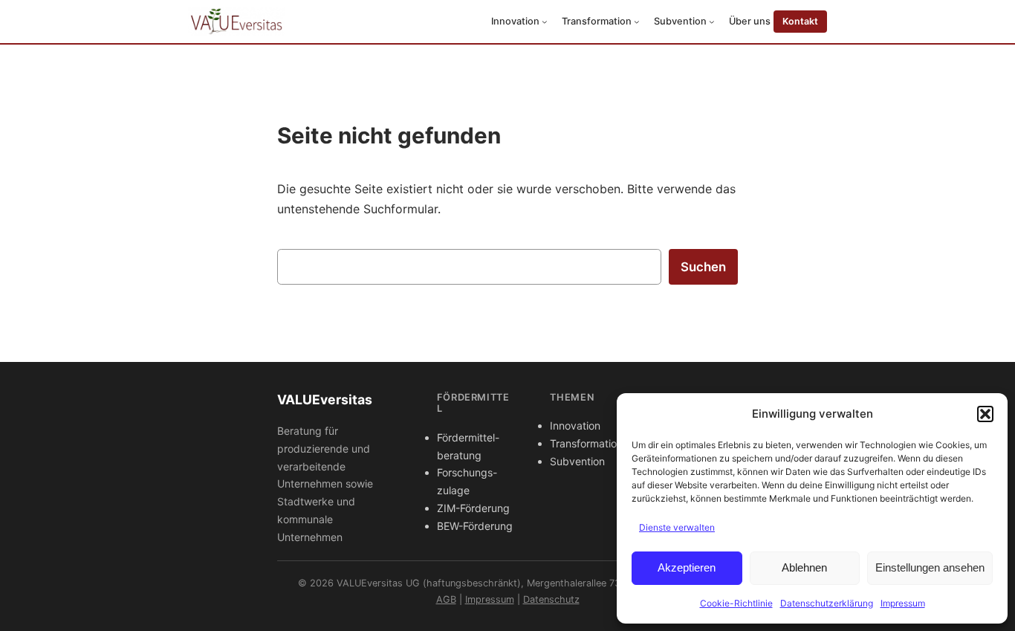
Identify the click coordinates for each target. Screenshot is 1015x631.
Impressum (903, 603)
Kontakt (800, 21)
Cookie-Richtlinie (736, 603)
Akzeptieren (687, 567)
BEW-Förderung (475, 526)
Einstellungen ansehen (930, 567)
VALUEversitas (324, 399)
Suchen (703, 266)
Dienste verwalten (677, 527)
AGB (446, 599)
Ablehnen (804, 567)
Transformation (586, 443)
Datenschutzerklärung (826, 603)
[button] (985, 414)
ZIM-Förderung (473, 508)
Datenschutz (551, 599)
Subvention (577, 461)
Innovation (575, 425)
